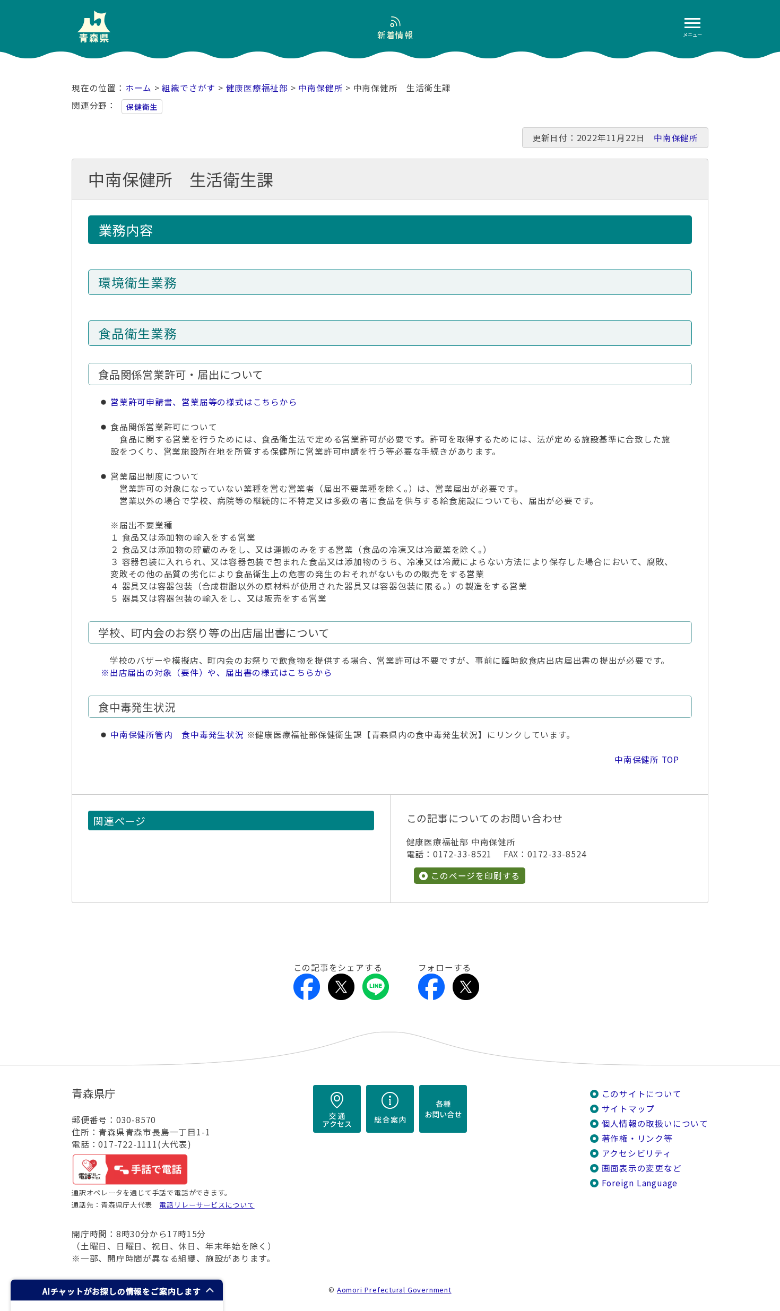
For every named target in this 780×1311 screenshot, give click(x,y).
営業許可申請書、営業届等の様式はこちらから (203, 402)
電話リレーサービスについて (206, 1205)
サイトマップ (628, 1108)
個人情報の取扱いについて (655, 1123)
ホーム (138, 88)
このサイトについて (642, 1094)
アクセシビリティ (637, 1153)
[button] (117, 1290)
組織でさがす (188, 88)
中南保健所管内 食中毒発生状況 (177, 734)
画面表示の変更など (642, 1168)
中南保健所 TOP (646, 759)
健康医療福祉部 (257, 88)
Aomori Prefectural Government (394, 1289)
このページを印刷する (475, 876)
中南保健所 (320, 88)
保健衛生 (142, 106)
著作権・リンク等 (637, 1138)
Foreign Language (640, 1183)
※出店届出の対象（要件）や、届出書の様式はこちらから (216, 672)
